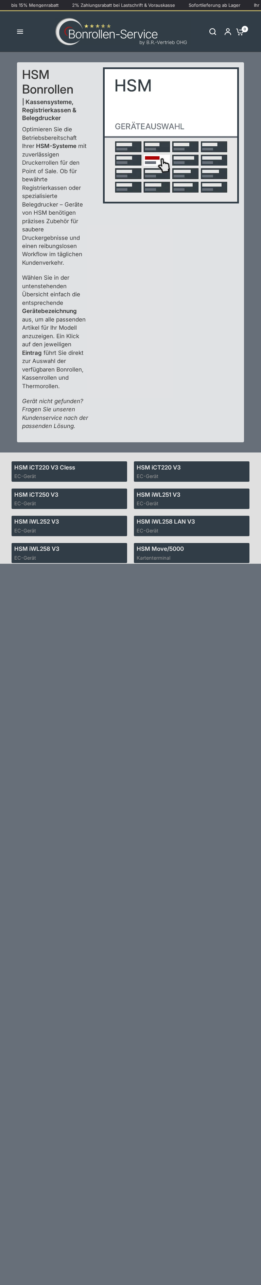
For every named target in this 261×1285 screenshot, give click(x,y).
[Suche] (213, 31)
